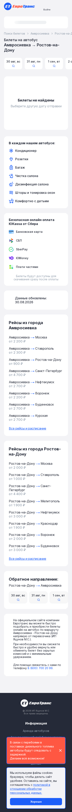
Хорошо (36, 801)
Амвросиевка (40, 33)
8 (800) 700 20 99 (40, 668)
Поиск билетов (14, 33)
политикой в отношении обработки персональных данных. (30, 788)
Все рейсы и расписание (27, 428)
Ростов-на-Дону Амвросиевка (35, 585)
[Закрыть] (60, 750)
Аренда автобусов (36, 730)
